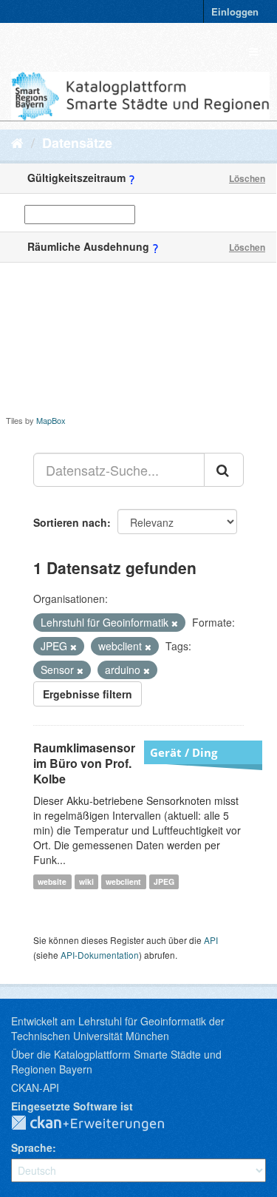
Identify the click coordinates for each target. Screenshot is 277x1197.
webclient (123, 881)
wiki (86, 881)
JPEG (164, 881)
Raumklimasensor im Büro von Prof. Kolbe (84, 763)
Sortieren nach (70, 522)
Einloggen (235, 11)
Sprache (31, 1147)
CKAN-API (35, 1087)
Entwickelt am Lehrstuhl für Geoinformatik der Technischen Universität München (118, 1028)
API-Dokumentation (100, 954)
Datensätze (77, 142)
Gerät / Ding (183, 752)
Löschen (247, 178)
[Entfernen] (174, 623)
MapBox (51, 420)
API (211, 940)
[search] (224, 470)
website (52, 881)
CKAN (99, 1124)
